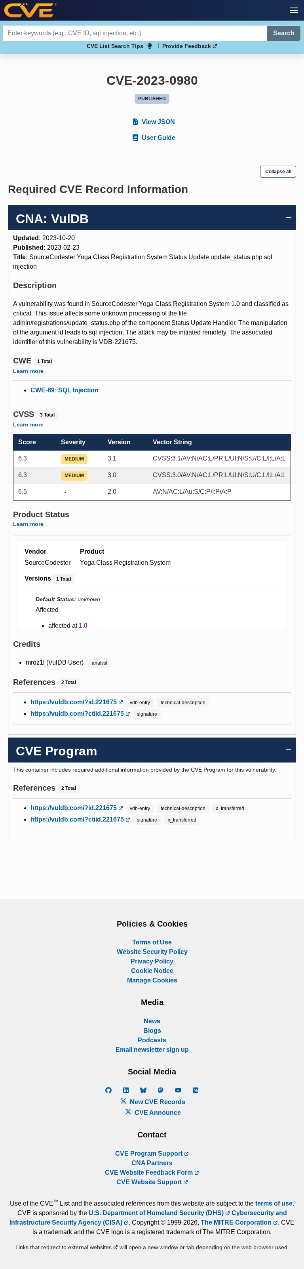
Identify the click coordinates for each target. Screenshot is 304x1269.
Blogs (152, 1030)
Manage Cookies (152, 980)
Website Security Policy (152, 951)
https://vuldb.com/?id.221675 (74, 702)
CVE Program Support (149, 1153)
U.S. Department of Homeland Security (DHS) (157, 1213)
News (152, 1021)
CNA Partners (152, 1163)
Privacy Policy (152, 961)
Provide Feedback (187, 46)
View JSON (157, 121)
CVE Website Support (149, 1182)
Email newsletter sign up (152, 1049)
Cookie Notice (152, 970)
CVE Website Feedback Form (149, 1172)
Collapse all (278, 171)
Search (283, 33)
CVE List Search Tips (115, 46)
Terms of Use (152, 942)
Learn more (28, 371)
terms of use (274, 1203)
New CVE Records (156, 1102)
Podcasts (152, 1040)
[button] (294, 10)
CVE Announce (157, 1112)
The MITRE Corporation (237, 1222)
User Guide (157, 137)
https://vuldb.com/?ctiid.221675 (77, 713)
